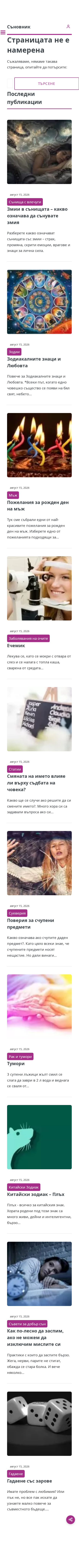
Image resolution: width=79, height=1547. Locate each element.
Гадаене (16, 1473)
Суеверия (17, 913)
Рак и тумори (20, 1056)
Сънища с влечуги (25, 201)
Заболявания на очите (28, 638)
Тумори (16, 1063)
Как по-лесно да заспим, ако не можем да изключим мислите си (35, 1337)
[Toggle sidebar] (3, 32)
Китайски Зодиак (24, 1187)
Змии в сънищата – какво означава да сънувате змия (37, 215)
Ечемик (16, 645)
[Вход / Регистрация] (68, 26)
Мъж (13, 495)
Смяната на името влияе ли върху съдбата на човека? (36, 782)
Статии (15, 769)
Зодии (14, 351)
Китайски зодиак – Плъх (35, 1194)
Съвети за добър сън (27, 1323)
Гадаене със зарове (29, 1481)
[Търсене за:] (10, 83)
